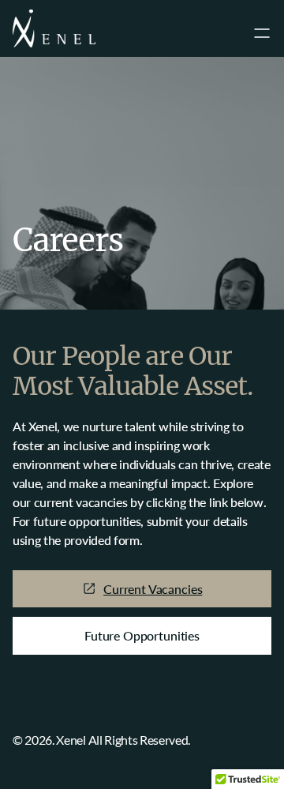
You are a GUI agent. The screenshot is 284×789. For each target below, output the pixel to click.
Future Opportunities (142, 635)
